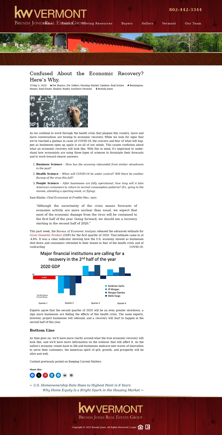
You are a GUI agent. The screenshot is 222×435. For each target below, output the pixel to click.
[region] (111, 42)
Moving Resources (97, 23)
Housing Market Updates (94, 85)
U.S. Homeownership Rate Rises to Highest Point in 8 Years (80, 385)
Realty (66, 89)
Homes (34, 89)
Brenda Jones (105, 89)
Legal (133, 427)
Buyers (127, 23)
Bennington (136, 85)
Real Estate (117, 85)
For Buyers (58, 85)
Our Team (193, 23)
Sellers (147, 23)
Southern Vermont (81, 89)
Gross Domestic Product (46, 235)
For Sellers (73, 85)
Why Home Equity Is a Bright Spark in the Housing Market (93, 390)
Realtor (57, 89)
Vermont (169, 23)
